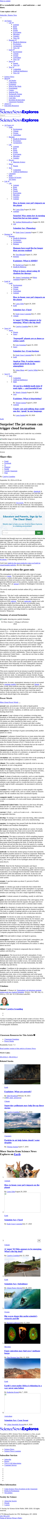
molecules (27, 601)
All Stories (12, 80)
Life (10, 23)
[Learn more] (34, 1035)
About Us (7, 104)
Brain (15, 26)
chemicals (37, 491)
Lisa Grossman (21, 345)
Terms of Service (6, 1518)
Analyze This (13, 92)
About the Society (10, 1501)
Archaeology (17, 46)
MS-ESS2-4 (13, 1057)
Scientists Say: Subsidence (16, 1284)
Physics (11, 160)
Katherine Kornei (13, 1392)
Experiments (13, 88)
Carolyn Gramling (22, 326)
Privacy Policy (17, 1518)
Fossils (15, 30)
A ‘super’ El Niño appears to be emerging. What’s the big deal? (27, 321)
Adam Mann (20, 370)
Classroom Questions (16, 102)
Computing (17, 69)
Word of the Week (15, 86)
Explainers (12, 84)
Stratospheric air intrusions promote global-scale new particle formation (20, 991)
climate (36, 684)
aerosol (16, 584)
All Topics (8, 21)
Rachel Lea (19, 265)
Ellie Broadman (12, 1096)
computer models (10, 684)
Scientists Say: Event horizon (26, 351)
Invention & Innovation (17, 100)
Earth (11, 50)
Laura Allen (20, 209)
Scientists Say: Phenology (24, 228)
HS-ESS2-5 (4, 1057)
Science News (9, 77)
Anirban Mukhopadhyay (24, 222)
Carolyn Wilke (33, 370)
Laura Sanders (21, 415)
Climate (15, 54)
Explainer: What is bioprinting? (27, 398)
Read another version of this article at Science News (18, 1048)
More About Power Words (9, 702)
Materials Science (19, 162)
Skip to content (5, 1)
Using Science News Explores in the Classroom (20, 1489)
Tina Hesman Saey (13, 1357)
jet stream (3, 559)
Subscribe (7, 1459)
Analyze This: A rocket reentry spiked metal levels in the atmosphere (26, 363)
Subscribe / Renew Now (8, 15)
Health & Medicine (19, 42)
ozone (9, 576)
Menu (6, 78)
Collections (12, 82)
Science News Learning (12, 1451)
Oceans (15, 55)
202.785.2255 (5, 1516)
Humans (12, 40)
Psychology (17, 44)
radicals (13, 601)
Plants (15, 28)
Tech (11, 67)
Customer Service (10, 1465)
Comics (11, 90)
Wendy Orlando (21, 392)
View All (16, 38)
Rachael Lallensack (13, 1323)
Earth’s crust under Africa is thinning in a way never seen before (23, 1387)
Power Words (9, 1041)
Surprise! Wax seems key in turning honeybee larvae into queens (29, 216)
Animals (16, 25)
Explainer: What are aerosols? (18, 1091)
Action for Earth (14, 96)
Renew (6, 1461)
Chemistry (12, 174)
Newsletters (8, 1493)
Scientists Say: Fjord (22, 310)
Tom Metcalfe (20, 255)
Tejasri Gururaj (21, 403)
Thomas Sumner (12, 1147)
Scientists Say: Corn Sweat (16, 1420)
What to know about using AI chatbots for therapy (26, 272)
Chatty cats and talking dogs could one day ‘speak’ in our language (28, 410)
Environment (17, 52)
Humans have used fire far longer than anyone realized (28, 249)
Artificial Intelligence (20, 71)
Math (10, 175)
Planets (15, 63)
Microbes (16, 34)
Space (11, 61)
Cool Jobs (12, 98)
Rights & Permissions (11, 1491)
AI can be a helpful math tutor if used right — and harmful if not (27, 387)
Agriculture (17, 57)
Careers (7, 1505)
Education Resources (11, 106)
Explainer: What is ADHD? (25, 261)
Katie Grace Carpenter (23, 232)
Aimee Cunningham (22, 277)
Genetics (16, 36)
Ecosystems (17, 32)
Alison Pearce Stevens (14, 1288)
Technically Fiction (15, 94)
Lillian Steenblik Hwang (15, 1424)
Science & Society (15, 177)
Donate (2, 109)
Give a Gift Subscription (12, 1463)
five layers (19, 503)
